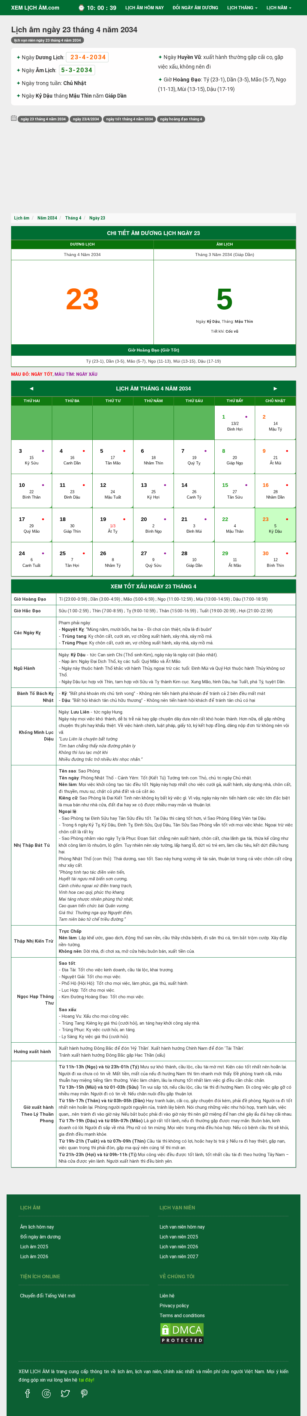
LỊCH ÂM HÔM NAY (144, 7)
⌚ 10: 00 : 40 (97, 7)
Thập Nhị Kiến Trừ (33, 941)
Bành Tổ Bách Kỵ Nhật (35, 697)
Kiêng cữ (68, 798)
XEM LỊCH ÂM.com (35, 7)
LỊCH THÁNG (240, 7)
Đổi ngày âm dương (40, 1237)
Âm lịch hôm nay (37, 1227)
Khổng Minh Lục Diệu (36, 736)
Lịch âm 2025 (34, 1247)
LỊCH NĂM (277, 7)
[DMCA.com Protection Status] (181, 1333)
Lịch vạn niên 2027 (178, 1256)
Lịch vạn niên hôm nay (182, 1227)
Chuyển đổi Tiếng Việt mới (47, 1296)
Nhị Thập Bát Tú (32, 845)
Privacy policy (174, 1306)
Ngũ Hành (24, 668)
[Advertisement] (153, 168)
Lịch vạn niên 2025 (178, 1237)
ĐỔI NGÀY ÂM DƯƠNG (195, 7)
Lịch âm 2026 (34, 1256)
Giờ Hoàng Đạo (30, 599)
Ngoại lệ (67, 811)
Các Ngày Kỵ (27, 632)
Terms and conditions (182, 1315)
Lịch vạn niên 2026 (178, 1247)
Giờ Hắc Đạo (27, 611)
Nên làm (68, 784)
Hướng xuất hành (32, 1051)
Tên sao (67, 771)
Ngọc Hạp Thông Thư (35, 1000)
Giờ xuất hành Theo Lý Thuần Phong (37, 1114)
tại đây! (86, 1380)
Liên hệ (166, 1296)
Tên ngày (69, 778)
